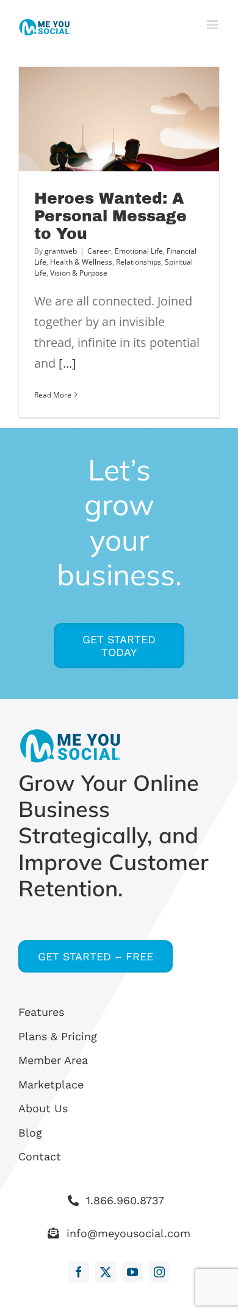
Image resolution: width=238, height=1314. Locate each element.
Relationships (138, 262)
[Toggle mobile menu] (213, 24)
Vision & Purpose (78, 273)
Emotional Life (139, 251)
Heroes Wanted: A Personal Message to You (110, 216)
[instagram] (159, 1272)
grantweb (61, 251)
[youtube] (132, 1272)
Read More (52, 395)
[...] (67, 363)
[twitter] (105, 1272)
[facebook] (78, 1272)
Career (99, 251)
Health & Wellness (81, 262)
